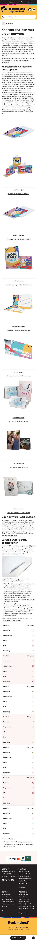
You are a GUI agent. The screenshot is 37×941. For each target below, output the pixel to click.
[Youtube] (12, 880)
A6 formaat (30, 53)
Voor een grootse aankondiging (19, 421)
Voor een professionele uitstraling (18, 194)
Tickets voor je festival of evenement (18, 376)
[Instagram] (9, 880)
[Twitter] (6, 880)
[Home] (3, 23)
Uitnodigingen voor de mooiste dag (18, 513)
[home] (13, 9)
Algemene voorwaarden (15, 929)
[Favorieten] (33, 9)
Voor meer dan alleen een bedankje (18, 330)
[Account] (29, 9)
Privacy (28, 929)
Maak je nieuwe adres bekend (18, 467)
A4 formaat (24, 51)
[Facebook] (3, 880)
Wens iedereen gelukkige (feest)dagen (18, 285)
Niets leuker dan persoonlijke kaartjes (18, 239)
